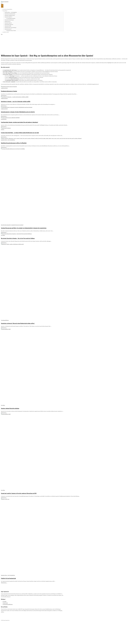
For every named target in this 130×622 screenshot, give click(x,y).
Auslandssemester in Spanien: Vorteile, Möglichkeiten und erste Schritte (18, 112)
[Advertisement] (65, 43)
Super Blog (5, 10)
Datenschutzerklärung (8, 604)
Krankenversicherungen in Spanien (9, 91)
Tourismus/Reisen (5, 320)
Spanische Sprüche (8, 16)
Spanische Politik (8, 26)
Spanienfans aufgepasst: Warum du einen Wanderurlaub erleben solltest (18, 323)
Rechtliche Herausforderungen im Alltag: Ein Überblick (13, 143)
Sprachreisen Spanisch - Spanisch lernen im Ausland (12, 225)
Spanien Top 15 (7, 21)
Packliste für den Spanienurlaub (8, 578)
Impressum (5, 603)
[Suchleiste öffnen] (2, 3)
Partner (2, 129)
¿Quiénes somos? (6, 32)
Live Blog (3, 235)
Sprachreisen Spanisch (9, 24)
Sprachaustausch (8, 29)
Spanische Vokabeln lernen (10, 15)
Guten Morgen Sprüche (11, 18)
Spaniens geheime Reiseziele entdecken (10, 408)
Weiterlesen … (4, 95)
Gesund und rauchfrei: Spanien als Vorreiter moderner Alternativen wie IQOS (18, 493)
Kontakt (4, 601)
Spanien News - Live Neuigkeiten (8, 140)
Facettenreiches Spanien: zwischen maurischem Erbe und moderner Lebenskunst (19, 122)
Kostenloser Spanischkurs (7, 9)
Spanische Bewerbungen (9, 19)
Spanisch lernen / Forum (11, 30)
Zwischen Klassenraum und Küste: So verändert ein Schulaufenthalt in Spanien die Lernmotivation (23, 228)
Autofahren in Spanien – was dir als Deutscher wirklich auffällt (15, 101)
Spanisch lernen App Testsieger (10, 27)
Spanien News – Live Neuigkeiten (11, 12)
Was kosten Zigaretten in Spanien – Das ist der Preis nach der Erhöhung (18, 238)
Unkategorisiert (4, 88)
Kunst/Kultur (3, 119)
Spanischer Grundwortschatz (10, 13)
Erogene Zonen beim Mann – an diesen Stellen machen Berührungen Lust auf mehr (20, 132)
